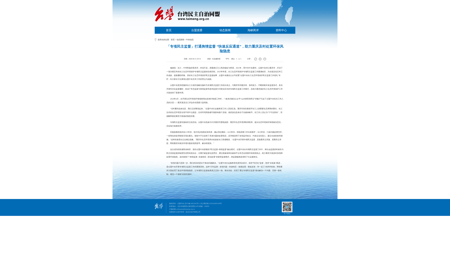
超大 (240, 59)
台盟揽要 (196, 30)
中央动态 (190, 40)
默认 (233, 59)
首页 (169, 30)
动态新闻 (225, 30)
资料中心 (281, 30)
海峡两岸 (253, 30)
